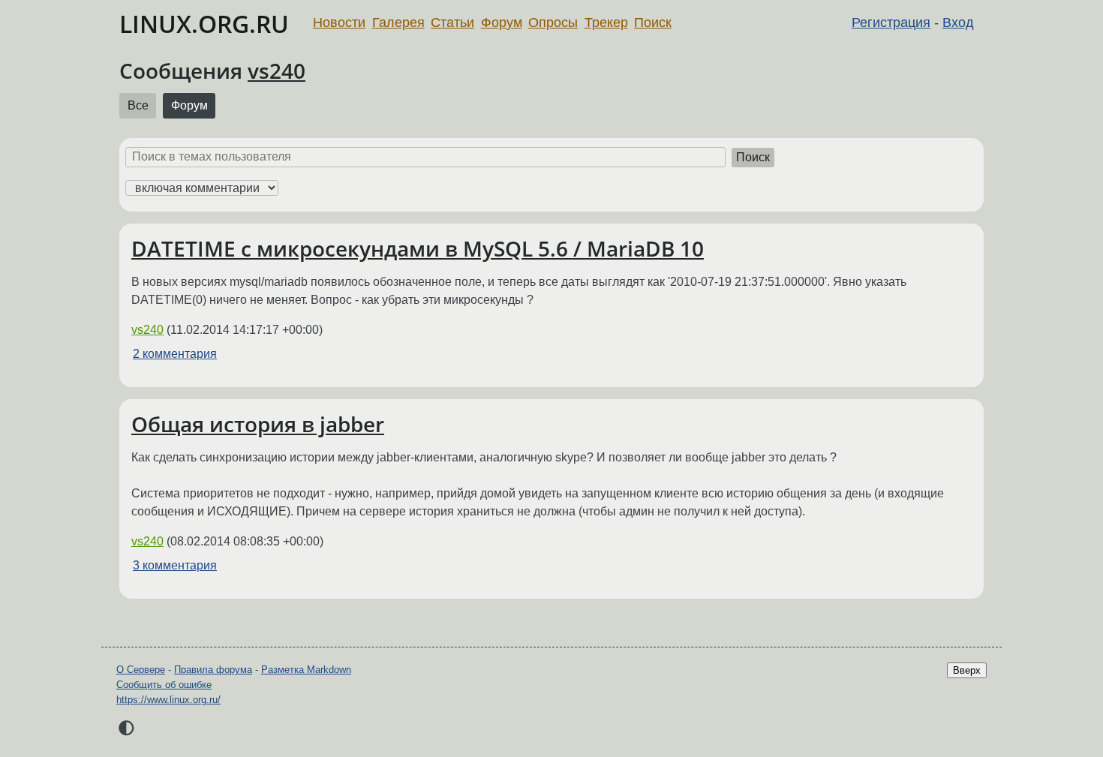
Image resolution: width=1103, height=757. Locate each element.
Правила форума (213, 669)
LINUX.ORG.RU (204, 24)
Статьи (452, 22)
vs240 (276, 70)
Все (138, 105)
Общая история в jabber (257, 424)
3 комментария (175, 565)
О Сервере (140, 669)
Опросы (553, 22)
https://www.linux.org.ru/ (168, 699)
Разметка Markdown (306, 669)
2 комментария (175, 353)
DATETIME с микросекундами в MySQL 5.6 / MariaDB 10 (417, 248)
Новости (339, 22)
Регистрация (891, 22)
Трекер (606, 22)
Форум (501, 22)
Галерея (398, 22)
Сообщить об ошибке (164, 684)
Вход (958, 22)
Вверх (967, 670)
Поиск (653, 22)
